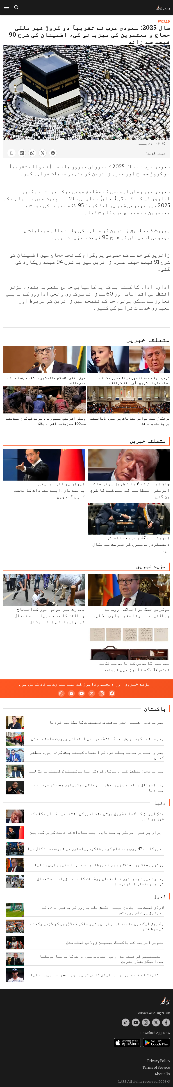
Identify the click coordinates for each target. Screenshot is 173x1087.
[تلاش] (16, 7)
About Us (162, 1074)
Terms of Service (156, 1067)
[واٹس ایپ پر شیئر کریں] (32, 153)
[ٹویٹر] (91, 693)
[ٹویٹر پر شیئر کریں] (43, 153)
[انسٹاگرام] (101, 693)
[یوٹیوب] (81, 693)
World (164, 21)
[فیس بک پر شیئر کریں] (53, 153)
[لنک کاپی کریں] (11, 153)
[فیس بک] (112, 693)
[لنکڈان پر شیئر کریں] (22, 153)
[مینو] (6, 7)
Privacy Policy (158, 1061)
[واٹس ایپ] (61, 693)
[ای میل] (71, 693)
